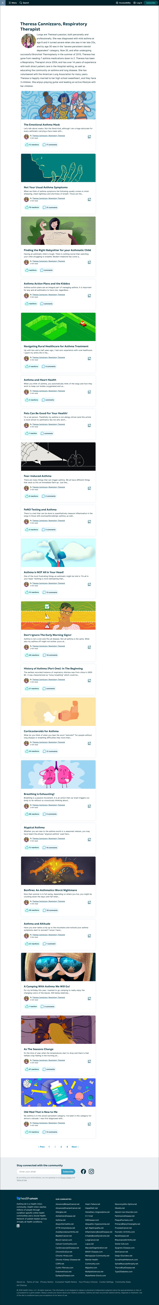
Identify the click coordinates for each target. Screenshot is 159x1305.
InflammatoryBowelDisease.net (98, 1232)
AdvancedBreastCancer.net (68, 1204)
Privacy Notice (135, 1293)
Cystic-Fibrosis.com (64, 1267)
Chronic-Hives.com (64, 1255)
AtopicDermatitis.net (65, 1224)
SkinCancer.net (121, 1252)
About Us (21, 1282)
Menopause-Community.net (97, 1255)
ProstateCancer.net (123, 1228)
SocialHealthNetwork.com (126, 1259)
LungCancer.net (92, 1240)
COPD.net (60, 1264)
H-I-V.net (89, 1216)
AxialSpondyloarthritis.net (67, 1232)
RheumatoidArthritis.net (125, 1240)
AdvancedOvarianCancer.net (68, 1208)
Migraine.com (91, 1267)
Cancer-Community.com (66, 1244)
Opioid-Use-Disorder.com (126, 1212)
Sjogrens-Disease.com (125, 1248)
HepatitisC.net (91, 1208)
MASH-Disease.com (94, 1252)
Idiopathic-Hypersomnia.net (97, 1224)
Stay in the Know (97, 1276)
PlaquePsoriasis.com (124, 1220)
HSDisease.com (92, 1220)
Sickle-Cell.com (122, 1244)
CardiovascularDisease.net (67, 1248)
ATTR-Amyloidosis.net (65, 1228)
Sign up (145, 1287)
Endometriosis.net (63, 1271)
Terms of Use (22, 1180)
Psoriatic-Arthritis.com (125, 1232)
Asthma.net (61, 1220)
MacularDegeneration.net (96, 1248)
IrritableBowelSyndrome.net (97, 1236)
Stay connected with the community (40, 1165)
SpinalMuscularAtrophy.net (126, 1264)
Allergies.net (61, 1212)
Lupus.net (89, 1244)
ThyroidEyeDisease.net (125, 1267)
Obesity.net (120, 1208)
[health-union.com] (27, 1199)
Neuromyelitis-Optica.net (126, 1204)
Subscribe (150, 3)
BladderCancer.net (64, 1236)
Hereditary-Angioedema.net (97, 1212)
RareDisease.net (122, 1236)
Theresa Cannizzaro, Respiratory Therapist (48, 136)
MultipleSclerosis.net (94, 1271)
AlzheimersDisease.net (65, 1216)
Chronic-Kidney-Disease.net (68, 1259)
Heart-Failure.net (92, 1204)
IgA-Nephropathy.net (94, 1228)
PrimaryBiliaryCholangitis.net (127, 1224)
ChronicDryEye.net (64, 1252)
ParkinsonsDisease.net (125, 1216)
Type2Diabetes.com (123, 1271)
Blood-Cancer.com (64, 1240)
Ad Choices (22, 1285)
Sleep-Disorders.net (123, 1255)
